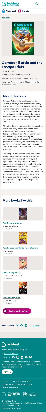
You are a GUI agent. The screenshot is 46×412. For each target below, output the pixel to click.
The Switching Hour (11, 297)
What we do (16, 381)
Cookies (5, 384)
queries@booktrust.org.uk (15, 349)
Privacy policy (26, 384)
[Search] (37, 4)
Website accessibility (10, 387)
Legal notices (14, 384)
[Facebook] (13, 357)
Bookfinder (6, 18)
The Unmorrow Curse (12, 223)
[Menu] (42, 4)
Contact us (6, 381)
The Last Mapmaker (11, 272)
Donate (25, 11)
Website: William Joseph (11, 408)
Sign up (6, 372)
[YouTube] (26, 357)
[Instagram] (17, 357)
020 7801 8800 (11, 353)
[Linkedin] (22, 357)
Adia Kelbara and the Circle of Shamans (20, 248)
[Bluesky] (30, 357)
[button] (17, 325)
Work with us (27, 381)
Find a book (11, 11)
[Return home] (10, 4)
